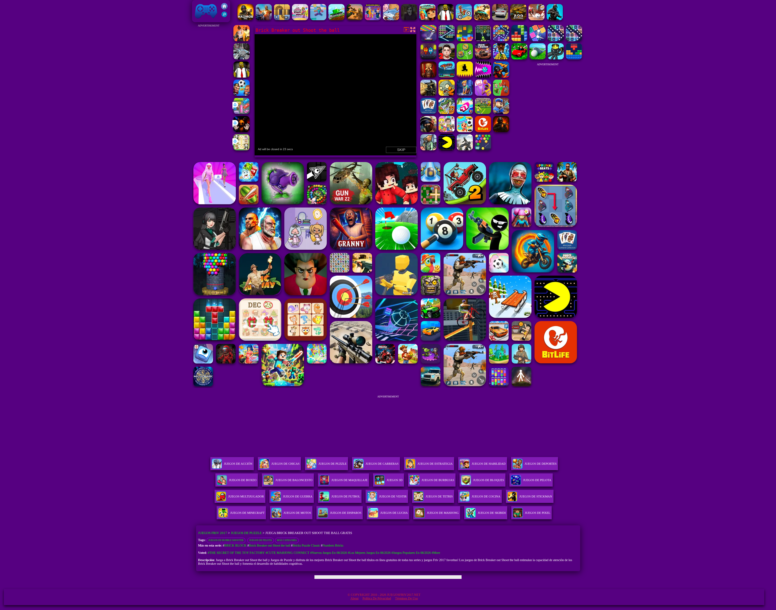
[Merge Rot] (391, 19)
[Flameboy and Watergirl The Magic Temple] (428, 58)
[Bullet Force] (428, 131)
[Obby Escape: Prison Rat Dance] (501, 113)
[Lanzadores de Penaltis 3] (483, 113)
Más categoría (287, 540)
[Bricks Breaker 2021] (447, 40)
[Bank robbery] (428, 149)
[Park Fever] (241, 113)
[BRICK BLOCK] (519, 40)
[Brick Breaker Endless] (483, 40)
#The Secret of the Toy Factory (236, 552)
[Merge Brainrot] (447, 113)
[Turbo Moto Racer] (241, 58)
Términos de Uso (406, 598)
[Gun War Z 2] (264, 19)
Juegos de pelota (260, 540)
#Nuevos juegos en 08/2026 (328, 552)
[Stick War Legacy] (556, 58)
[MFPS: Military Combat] (555, 19)
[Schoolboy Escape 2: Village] (447, 58)
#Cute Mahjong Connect (287, 552)
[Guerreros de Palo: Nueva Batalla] (501, 76)
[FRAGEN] (501, 131)
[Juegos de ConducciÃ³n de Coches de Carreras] (500, 19)
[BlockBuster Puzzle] (574, 58)
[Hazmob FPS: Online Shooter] (245, 19)
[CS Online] (428, 94)
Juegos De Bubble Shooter (226, 540)
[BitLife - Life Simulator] (483, 131)
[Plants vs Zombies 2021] (447, 94)
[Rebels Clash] (241, 40)
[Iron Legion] (483, 58)
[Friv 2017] (224, 8)
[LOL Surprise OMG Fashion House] (300, 19)
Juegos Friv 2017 (212, 533)
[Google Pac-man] (447, 149)
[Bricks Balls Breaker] (556, 40)
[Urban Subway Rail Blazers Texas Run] (427, 19)
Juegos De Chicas (285, 463)
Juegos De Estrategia (435, 463)
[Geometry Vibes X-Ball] (483, 76)
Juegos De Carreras (382, 463)
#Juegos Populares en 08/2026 (411, 552)
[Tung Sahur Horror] (428, 76)
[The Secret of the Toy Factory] (241, 131)
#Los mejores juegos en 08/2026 (369, 552)
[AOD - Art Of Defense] (518, 19)
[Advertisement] (208, 89)
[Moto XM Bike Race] (464, 19)
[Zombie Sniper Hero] (355, 19)
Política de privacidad (377, 598)
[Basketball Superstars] (483, 94)
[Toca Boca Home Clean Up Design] (447, 131)
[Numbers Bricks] (501, 40)
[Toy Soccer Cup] (465, 58)
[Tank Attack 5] (336, 19)
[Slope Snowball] (536, 19)
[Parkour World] (318, 19)
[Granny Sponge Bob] (446, 19)
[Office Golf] (537, 58)
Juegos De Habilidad (489, 463)
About (354, 598)
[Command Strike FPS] (465, 149)
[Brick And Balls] (574, 40)
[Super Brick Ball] (537, 40)
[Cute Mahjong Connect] (241, 149)
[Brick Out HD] (428, 40)
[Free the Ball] (282, 19)
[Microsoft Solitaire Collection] (428, 113)
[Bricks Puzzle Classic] (465, 40)
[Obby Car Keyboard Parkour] (519, 58)
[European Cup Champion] (241, 94)
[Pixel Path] (465, 76)
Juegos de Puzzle (246, 533)
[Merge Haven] (465, 94)
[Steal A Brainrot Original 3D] (373, 19)
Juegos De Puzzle (332, 463)
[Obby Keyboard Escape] (501, 58)
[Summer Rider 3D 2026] (465, 113)
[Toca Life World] (465, 131)
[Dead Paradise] (482, 19)
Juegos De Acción (238, 463)
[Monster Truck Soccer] (447, 76)
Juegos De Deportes (541, 463)
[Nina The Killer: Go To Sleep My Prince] (409, 19)
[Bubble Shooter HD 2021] (483, 149)
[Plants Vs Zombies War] (501, 94)
